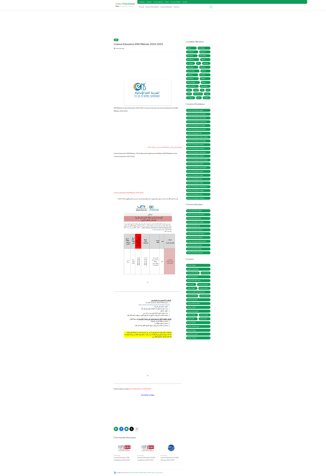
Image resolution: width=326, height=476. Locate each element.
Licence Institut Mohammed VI (196, 292)
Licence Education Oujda (194, 245)
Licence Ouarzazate (192, 311)
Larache (202, 75)
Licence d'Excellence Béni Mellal (196, 118)
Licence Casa (205, 273)
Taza (198, 98)
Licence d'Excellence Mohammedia (197, 160)
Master (167, 2)
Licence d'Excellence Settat (195, 183)
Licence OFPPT (191, 307)
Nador (203, 82)
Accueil (141, 7)
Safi (202, 90)
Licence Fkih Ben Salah (194, 281)
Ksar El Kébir (191, 71)
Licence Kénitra (204, 296)
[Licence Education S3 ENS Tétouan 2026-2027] (171, 448)
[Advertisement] (163, 25)
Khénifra (202, 67)
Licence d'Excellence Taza (194, 194)
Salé (208, 90)
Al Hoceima (190, 52)
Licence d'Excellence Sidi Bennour (197, 187)
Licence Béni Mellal (192, 273)
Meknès (203, 79)
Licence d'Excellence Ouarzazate (196, 168)
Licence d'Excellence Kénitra (195, 145)
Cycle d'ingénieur (158, 2)
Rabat (195, 90)
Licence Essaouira (192, 277)
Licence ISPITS (203, 288)
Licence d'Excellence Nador (195, 164)
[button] (121, 429)
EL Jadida (190, 63)
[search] (211, 7)
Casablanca (190, 59)
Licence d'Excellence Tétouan (195, 198)
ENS (116, 40)
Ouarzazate (204, 86)
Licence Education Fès (193, 226)
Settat (189, 94)
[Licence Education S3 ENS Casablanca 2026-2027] (147, 448)
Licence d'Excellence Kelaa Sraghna (197, 137)
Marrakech (190, 79)
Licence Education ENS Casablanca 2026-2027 (122, 458)
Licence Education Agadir (194, 211)
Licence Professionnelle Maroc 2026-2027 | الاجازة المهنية (146, 473)
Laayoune (190, 75)
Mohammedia (191, 82)
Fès (198, 63)
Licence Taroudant (192, 334)
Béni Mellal (203, 56)
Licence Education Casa (194, 218)
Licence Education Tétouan (195, 253)
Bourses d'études (175, 2)
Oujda (189, 90)
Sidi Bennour (198, 94)
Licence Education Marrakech (195, 234)
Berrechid (190, 56)
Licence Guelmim (203, 284)
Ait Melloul (202, 48)
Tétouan (206, 98)
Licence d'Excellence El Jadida (196, 125)
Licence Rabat (204, 315)
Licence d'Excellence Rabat (195, 175)
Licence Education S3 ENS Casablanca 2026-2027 (146, 458)
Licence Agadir (191, 265)
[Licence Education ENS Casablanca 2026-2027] (124, 448)
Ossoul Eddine (191, 86)
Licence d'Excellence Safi (194, 179)
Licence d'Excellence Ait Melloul (196, 114)
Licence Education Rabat (194, 249)
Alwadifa (185, 2)
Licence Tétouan (192, 338)
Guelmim (205, 63)
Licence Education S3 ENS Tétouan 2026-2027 (170, 458)
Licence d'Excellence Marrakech (196, 152)
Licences (176, 7)
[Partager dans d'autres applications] (137, 429)
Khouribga (190, 67)
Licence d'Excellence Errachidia (196, 129)
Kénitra (203, 71)
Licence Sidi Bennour (193, 326)
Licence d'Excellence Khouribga (196, 141)
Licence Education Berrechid (195, 214)
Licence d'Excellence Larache (195, 148)
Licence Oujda (191, 315)
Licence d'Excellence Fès (194, 133)
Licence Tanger (191, 330)
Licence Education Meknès (195, 237)
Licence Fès (190, 284)
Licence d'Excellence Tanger (195, 190)
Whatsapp (142, 2)
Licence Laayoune (192, 300)
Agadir (189, 48)
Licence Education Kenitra (194, 230)
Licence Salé (203, 319)
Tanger (207, 94)
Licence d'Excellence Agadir (195, 110)
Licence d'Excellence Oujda (195, 171)
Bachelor (149, 2)
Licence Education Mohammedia (196, 241)
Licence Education (166, 7)
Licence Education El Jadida (195, 222)
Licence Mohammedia (193, 303)
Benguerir (203, 52)
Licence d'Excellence (152, 7)
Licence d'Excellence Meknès (195, 156)
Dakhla (203, 59)
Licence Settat (191, 323)
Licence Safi (190, 319)
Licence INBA (191, 288)
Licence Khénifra (192, 296)
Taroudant (190, 98)
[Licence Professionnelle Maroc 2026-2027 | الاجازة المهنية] (125, 4)
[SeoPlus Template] (115, 472)
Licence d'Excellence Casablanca (196, 122)
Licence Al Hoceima (193, 269)
